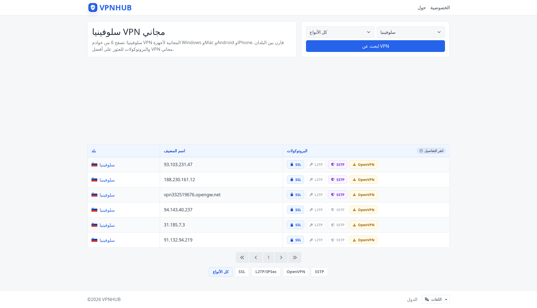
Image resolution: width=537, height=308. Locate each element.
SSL (242, 271)
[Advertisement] (268, 101)
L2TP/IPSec (266, 271)
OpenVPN (296, 271)
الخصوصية (440, 7)
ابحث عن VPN (375, 46)
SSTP (319, 271)
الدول (412, 299)
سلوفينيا (107, 165)
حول (422, 7)
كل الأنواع (221, 271)
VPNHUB (111, 299)
